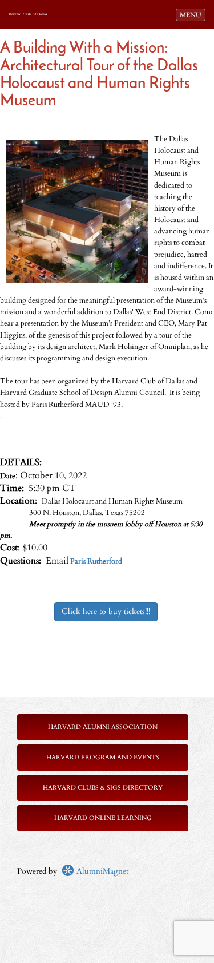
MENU (192, 14)
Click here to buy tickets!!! (106, 611)
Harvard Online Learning (103, 818)
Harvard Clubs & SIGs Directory (103, 787)
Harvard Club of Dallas (28, 14)
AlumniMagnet (101, 871)
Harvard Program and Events (102, 757)
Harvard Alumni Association (103, 727)
